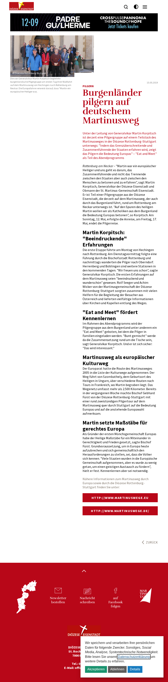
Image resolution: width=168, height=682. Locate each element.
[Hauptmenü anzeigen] (145, 7)
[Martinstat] (144, 599)
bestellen (58, 600)
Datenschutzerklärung (134, 656)
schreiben (87, 600)
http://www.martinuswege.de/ (120, 511)
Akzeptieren (96, 669)
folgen (115, 602)
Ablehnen (117, 669)
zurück (152, 542)
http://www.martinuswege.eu (120, 498)
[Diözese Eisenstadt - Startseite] (21, 6)
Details (135, 669)
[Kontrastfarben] (136, 7)
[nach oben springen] (84, 571)
